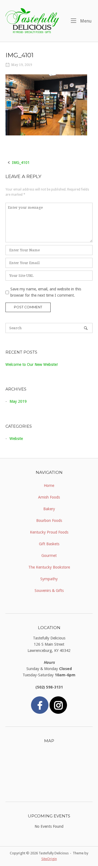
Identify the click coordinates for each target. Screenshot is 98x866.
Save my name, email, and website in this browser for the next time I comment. (45, 292)
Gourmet (49, 555)
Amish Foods (49, 497)
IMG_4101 (21, 162)
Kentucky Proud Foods (49, 532)
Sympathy (49, 579)
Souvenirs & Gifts (49, 590)
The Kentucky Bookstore (49, 567)
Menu (85, 21)
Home (49, 485)
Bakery (49, 509)
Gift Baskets (49, 544)
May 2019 (18, 401)
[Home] (32, 20)
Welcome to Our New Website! (31, 364)
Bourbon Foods (49, 520)
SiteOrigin (49, 859)
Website (16, 438)
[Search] (86, 328)
